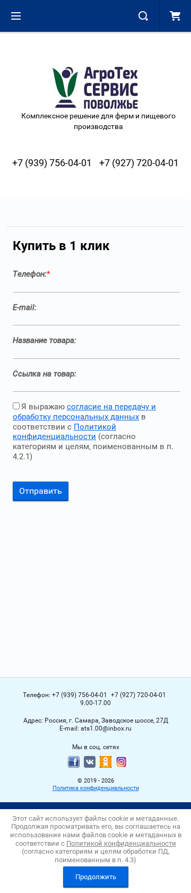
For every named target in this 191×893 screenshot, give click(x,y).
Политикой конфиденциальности (64, 432)
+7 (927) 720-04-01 (139, 162)
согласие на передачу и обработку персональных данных (84, 412)
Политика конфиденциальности (96, 788)
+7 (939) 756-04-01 (52, 162)
